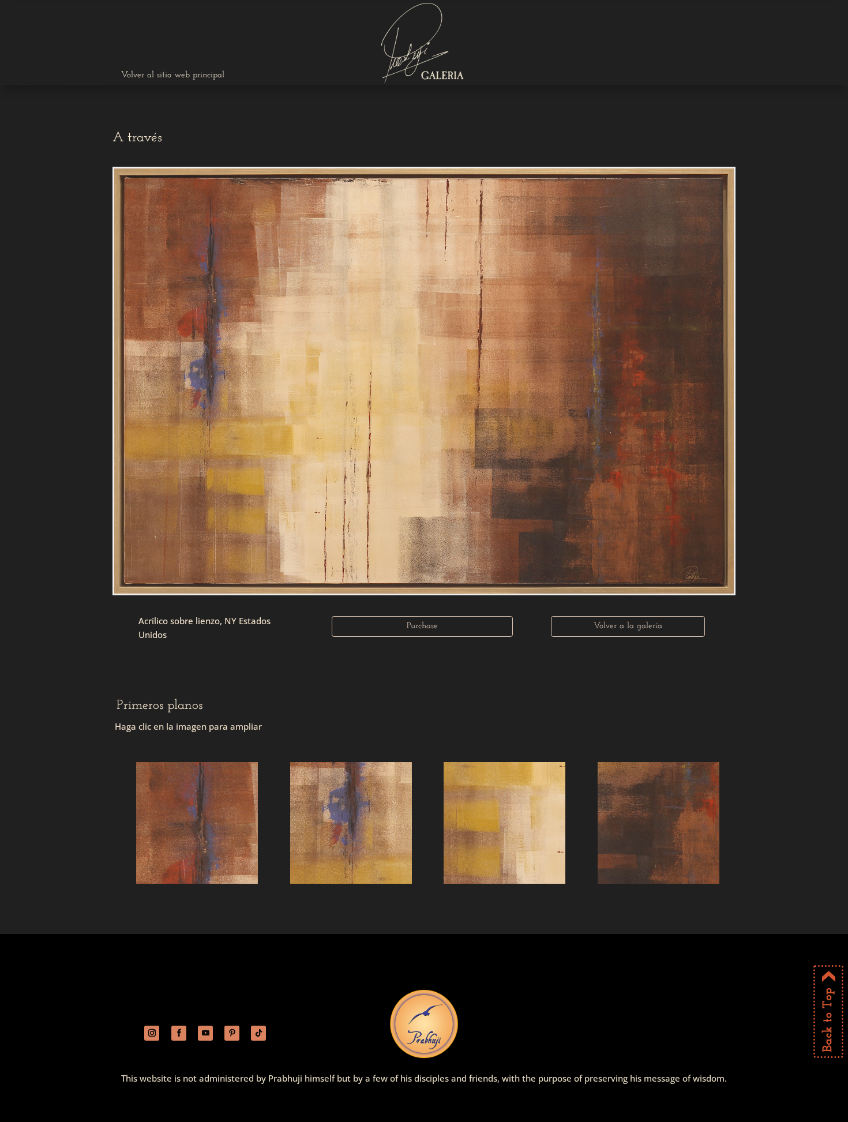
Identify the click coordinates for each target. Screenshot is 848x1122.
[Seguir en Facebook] (178, 1033)
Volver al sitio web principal (172, 75)
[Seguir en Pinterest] (231, 1033)
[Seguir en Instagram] (151, 1033)
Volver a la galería (628, 626)
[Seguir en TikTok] (258, 1033)
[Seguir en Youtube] (205, 1033)
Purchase (422, 626)
